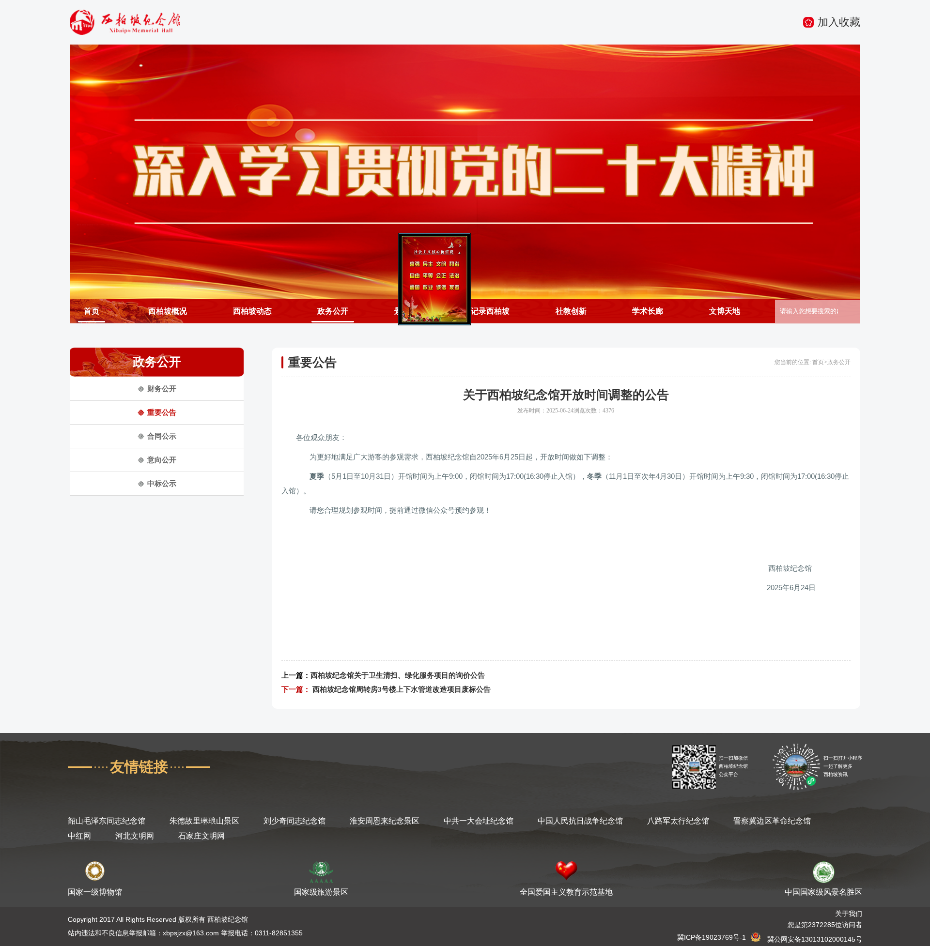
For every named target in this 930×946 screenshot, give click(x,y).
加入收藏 (839, 22)
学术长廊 (647, 311)
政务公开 (332, 311)
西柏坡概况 (167, 311)
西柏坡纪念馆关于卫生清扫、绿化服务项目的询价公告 (397, 675)
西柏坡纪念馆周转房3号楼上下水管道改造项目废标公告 (401, 689)
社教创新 (571, 311)
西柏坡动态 (252, 311)
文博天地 (724, 311)
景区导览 (409, 311)
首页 (91, 311)
